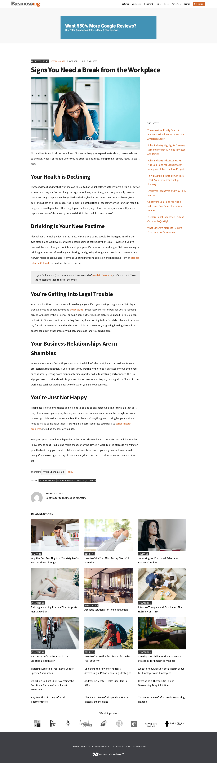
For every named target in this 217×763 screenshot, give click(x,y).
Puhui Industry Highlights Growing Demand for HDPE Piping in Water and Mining (166, 150)
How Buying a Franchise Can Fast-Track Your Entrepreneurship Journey (166, 180)
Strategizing (37, 603)
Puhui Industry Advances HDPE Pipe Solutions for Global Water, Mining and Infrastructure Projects (166, 165)
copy (70, 471)
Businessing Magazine (25, 4)
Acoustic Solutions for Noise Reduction (106, 609)
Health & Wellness (66, 481)
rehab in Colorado (102, 275)
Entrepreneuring (39, 61)
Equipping (36, 554)
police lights (76, 309)
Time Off (81, 481)
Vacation (91, 481)
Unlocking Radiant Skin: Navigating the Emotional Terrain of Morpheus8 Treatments (52, 685)
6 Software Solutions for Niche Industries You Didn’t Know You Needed (164, 206)
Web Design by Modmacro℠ (111, 754)
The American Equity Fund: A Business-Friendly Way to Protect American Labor (165, 134)
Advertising (140, 746)
